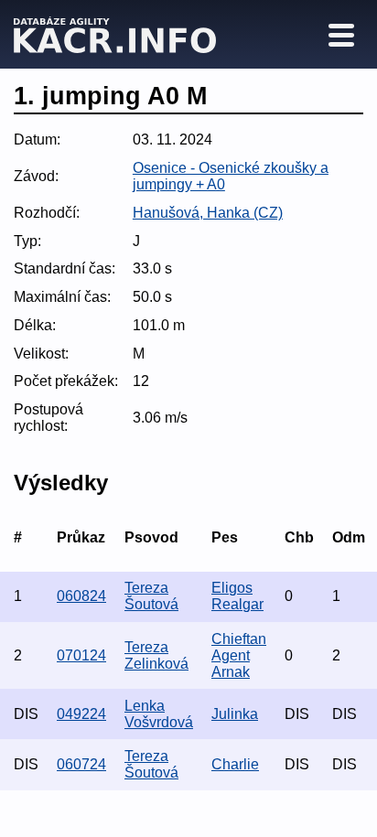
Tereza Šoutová (151, 596)
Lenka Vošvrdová (158, 714)
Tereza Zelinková (156, 655)
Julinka (234, 714)
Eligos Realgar (237, 596)
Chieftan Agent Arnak (238, 655)
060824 (81, 596)
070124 (81, 655)
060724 (81, 764)
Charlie (235, 764)
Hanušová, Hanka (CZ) (208, 212)
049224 (81, 714)
